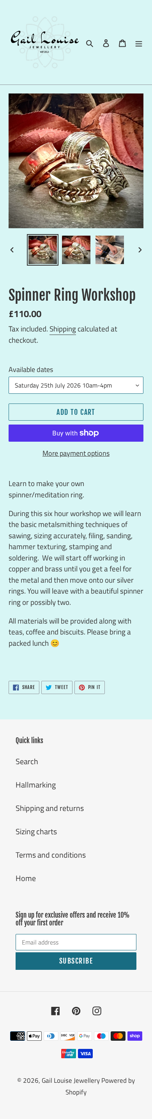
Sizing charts (36, 831)
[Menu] (139, 42)
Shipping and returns (50, 808)
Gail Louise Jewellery (71, 1080)
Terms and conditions (51, 855)
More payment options (76, 453)
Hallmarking (36, 785)
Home (26, 878)
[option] (43, 250)
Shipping (62, 328)
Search (27, 761)
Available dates (31, 369)
